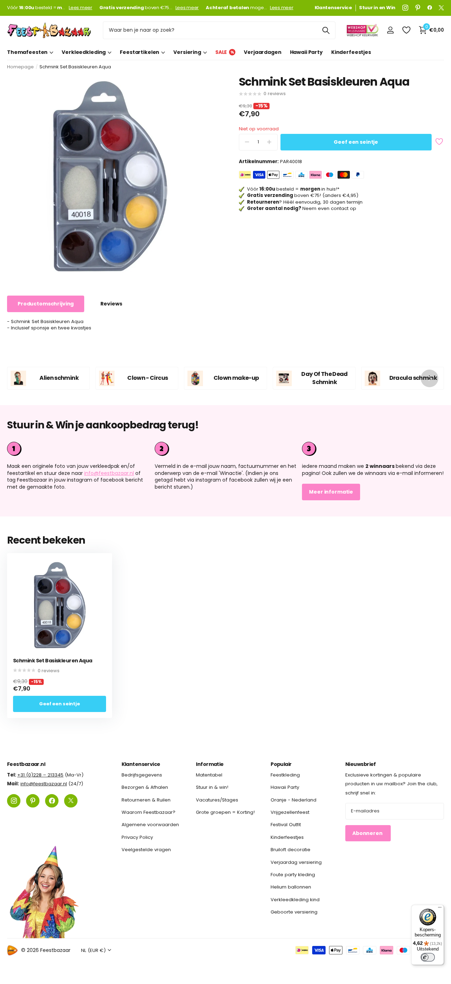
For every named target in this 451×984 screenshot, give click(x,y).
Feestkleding (285, 775)
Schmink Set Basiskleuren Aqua (52, 660)
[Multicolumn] (373, 449)
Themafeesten (27, 52)
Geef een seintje (356, 142)
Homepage (20, 66)
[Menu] (439, 909)
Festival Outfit (286, 824)
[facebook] (429, 8)
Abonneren (368, 832)
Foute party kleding (293, 874)
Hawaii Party (306, 52)
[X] (441, 8)
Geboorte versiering (294, 912)
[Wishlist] (406, 30)
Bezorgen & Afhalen (145, 787)
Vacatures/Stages (217, 799)
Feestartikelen (139, 52)
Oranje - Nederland (293, 799)
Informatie (209, 764)
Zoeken (325, 30)
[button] (429, 378)
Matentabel (209, 775)
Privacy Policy (137, 837)
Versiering (187, 52)
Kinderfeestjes (351, 52)
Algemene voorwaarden (150, 824)
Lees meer (80, 8)
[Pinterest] (417, 8)
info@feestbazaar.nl (109, 473)
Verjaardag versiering (296, 862)
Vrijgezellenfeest (290, 812)
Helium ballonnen (291, 887)
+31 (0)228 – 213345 (40, 775)
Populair (281, 764)
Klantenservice (141, 764)
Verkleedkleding (84, 52)
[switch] (428, 957)
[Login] (390, 30)
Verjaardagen (262, 52)
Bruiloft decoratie (290, 849)
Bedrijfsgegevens (142, 775)
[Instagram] (405, 8)
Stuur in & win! (212, 787)
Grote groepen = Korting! (225, 812)
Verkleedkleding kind (295, 899)
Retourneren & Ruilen (146, 799)
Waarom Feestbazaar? (148, 812)
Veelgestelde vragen (146, 849)
